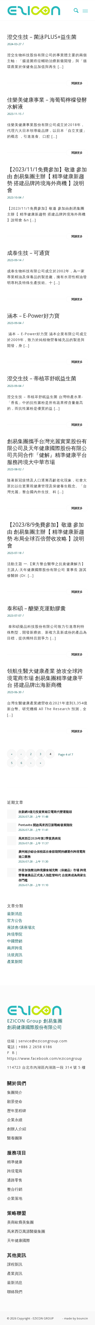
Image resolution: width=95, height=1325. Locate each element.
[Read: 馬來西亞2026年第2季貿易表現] (11, 840)
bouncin (82, 1318)
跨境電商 (14, 1170)
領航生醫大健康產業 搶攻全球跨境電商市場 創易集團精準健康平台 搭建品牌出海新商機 (45, 677)
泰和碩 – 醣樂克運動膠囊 (36, 608)
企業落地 (14, 1198)
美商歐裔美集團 (20, 1222)
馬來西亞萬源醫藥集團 (26, 1231)
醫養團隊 (14, 1137)
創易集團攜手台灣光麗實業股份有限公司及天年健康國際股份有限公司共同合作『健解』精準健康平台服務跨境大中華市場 (47, 451)
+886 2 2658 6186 (35, 1046)
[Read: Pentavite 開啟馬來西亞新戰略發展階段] (11, 827)
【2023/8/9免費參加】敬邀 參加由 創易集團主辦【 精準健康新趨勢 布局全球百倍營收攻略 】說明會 (45, 535)
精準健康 (14, 1161)
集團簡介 (14, 1092)
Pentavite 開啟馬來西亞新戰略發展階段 (45, 825)
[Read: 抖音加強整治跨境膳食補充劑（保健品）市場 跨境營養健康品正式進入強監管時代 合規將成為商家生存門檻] (11, 872)
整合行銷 (14, 1189)
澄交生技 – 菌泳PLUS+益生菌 (42, 36)
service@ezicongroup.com (42, 1040)
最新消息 (14, 913)
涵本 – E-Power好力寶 (33, 315)
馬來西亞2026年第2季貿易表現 (39, 838)
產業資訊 (14, 1273)
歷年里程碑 (16, 1110)
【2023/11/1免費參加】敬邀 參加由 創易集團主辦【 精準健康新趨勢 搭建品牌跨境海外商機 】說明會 (47, 180)
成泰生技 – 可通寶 (28, 252)
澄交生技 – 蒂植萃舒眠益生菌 (41, 378)
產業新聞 (14, 961)
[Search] (74, 10)
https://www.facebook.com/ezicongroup (44, 1058)
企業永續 (14, 1119)
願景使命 (14, 1101)
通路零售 (14, 1180)
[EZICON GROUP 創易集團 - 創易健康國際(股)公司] (39, 10)
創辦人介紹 (16, 1128)
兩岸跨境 (14, 947)
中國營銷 (14, 940)
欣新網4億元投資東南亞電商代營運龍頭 (45, 812)
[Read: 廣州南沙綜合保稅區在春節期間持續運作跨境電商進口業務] (11, 853)
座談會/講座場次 (21, 927)
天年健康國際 (18, 1240)
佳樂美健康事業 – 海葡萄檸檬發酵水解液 (47, 103)
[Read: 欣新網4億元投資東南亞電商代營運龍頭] (11, 814)
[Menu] (85, 10)
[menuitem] (74, 10)
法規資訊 (14, 954)
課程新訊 (14, 1264)
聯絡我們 (14, 1291)
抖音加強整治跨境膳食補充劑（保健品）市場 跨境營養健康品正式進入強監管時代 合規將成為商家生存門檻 (52, 875)
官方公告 (14, 920)
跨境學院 (14, 934)
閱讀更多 (77, 83)
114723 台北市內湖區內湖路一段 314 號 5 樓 (46, 1067)
